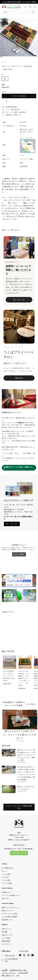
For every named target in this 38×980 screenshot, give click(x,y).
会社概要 (4, 970)
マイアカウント (7, 944)
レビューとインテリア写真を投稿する (19, 807)
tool (18, 975)
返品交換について (7, 920)
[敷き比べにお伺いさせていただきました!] (9, 789)
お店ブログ (5, 898)
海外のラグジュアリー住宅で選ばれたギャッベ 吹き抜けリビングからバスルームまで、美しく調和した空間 (26, 755)
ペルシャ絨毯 (6, 874)
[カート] (29, 7)
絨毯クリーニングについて (10, 907)
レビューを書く (19, 554)
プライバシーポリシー (9, 973)
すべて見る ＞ (31, 704)
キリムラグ (5, 877)
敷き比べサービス (7, 911)
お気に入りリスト (7, 935)
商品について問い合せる (11, 230)
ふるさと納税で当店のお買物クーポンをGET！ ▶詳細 (19, 2)
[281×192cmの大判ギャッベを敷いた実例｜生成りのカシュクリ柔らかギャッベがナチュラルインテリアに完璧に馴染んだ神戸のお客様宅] (9, 769)
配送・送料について (8, 975)
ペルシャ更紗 (6, 880)
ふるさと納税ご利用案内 (9, 917)
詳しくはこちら (19, 300)
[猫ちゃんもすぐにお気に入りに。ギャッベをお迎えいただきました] (19, 719)
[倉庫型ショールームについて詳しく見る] (19, 247)
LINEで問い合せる (19, 853)
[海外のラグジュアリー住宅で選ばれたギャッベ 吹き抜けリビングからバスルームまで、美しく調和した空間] (9, 752)
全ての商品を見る (7, 868)
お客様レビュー (7, 892)
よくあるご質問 (23, 973)
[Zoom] (35, 53)
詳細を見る (19, 378)
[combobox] (19, 12)
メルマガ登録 (6, 938)
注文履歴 (4, 932)
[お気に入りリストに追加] (6, 101)
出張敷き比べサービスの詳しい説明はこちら (18, 467)
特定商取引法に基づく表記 (18, 970)
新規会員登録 (6, 941)
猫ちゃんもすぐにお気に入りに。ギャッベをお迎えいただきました (19, 735)
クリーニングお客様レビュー (11, 895)
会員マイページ (7, 929)
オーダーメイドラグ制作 (9, 914)
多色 (4, 79)
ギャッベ (4, 871)
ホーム (4, 62)
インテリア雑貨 (7, 883)
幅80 (3, 651)
